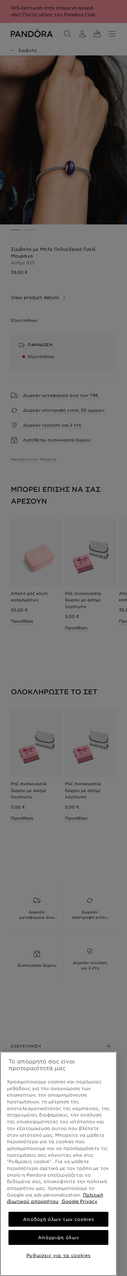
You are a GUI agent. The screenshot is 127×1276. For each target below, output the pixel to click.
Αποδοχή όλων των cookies (58, 1219)
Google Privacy (78, 1201)
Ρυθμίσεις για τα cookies (58, 1255)
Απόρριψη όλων (58, 1237)
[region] (58, 1164)
